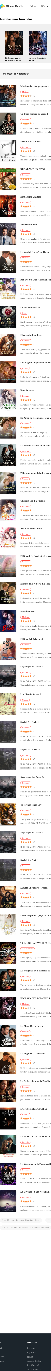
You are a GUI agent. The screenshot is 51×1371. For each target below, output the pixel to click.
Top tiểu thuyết (33, 1365)
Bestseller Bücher (34, 1361)
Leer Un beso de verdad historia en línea (21, 1220)
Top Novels (31, 1348)
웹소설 (30, 1357)
